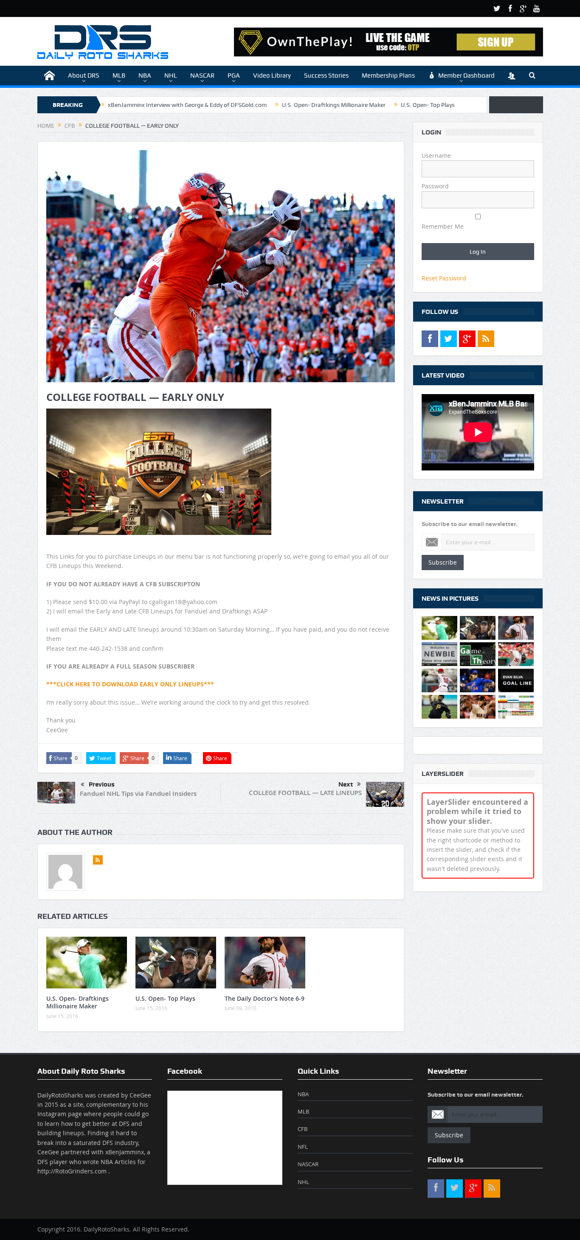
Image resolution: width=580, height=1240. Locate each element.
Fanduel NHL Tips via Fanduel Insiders (138, 793)
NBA (144, 75)
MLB (119, 75)
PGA (234, 75)
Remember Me (443, 226)
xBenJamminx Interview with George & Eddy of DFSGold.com (187, 104)
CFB (302, 1129)
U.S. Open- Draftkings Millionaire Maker (334, 104)
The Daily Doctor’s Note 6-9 (264, 998)
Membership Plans (388, 75)
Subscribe (442, 562)
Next (345, 784)
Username (436, 155)
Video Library (272, 75)
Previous (102, 784)
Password (435, 186)
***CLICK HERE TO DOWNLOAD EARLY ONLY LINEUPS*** (130, 684)
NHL (170, 75)
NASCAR (202, 75)
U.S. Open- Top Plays (428, 104)
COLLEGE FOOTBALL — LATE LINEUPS (305, 792)
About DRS (83, 75)
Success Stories (326, 75)
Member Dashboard (466, 75)
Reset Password (444, 278)
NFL (303, 1146)
